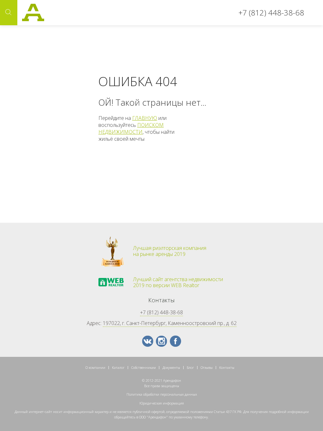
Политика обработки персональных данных (161, 394)
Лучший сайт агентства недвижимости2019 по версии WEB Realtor (178, 282)
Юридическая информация (161, 403)
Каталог (118, 367)
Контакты (226, 367)
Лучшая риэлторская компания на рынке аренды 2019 (169, 251)
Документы (171, 367)
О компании (95, 367)
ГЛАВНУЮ (144, 118)
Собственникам (143, 367)
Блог (190, 367)
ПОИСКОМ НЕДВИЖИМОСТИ (131, 128)
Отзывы (207, 367)
